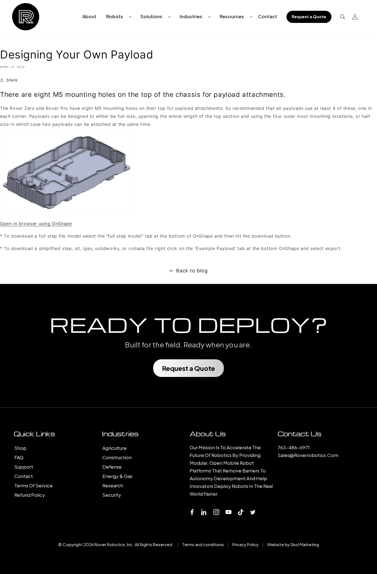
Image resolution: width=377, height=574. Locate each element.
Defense (112, 467)
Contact (23, 476)
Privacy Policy (245, 544)
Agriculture (114, 448)
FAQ (18, 457)
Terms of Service (33, 485)
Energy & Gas (117, 476)
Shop (20, 448)
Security (111, 495)
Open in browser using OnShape (36, 223)
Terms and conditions (203, 544)
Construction (117, 457)
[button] (117, 16)
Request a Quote (309, 16)
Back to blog (192, 270)
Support (23, 467)
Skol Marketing (305, 544)
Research (112, 485)
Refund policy (29, 495)
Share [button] (12, 80)
